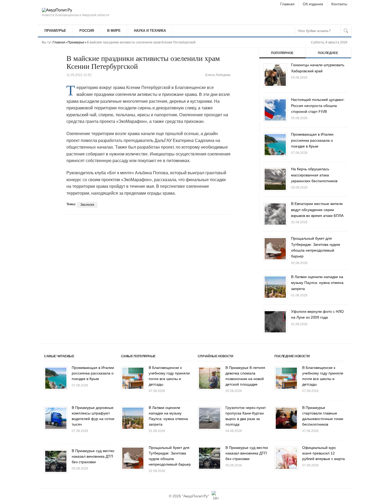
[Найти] (345, 30)
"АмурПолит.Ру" (195, 496)
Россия (86, 31)
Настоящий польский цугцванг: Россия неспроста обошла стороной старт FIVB (318, 105)
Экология (87, 205)
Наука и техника (150, 31)
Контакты (339, 4)
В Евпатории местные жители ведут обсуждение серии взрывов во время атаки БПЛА (317, 210)
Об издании (313, 4)
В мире (114, 31)
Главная (287, 4)
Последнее (328, 53)
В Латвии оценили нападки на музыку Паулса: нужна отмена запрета (317, 283)
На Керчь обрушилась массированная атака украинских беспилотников (314, 175)
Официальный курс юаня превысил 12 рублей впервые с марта (323, 453)
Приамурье (55, 31)
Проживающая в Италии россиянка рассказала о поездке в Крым (312, 140)
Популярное (282, 53)
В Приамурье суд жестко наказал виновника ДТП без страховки (93, 456)
